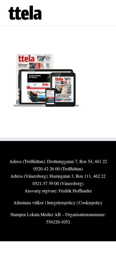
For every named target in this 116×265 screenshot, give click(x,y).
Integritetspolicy (61, 202)
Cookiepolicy (90, 202)
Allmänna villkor (29, 202)
